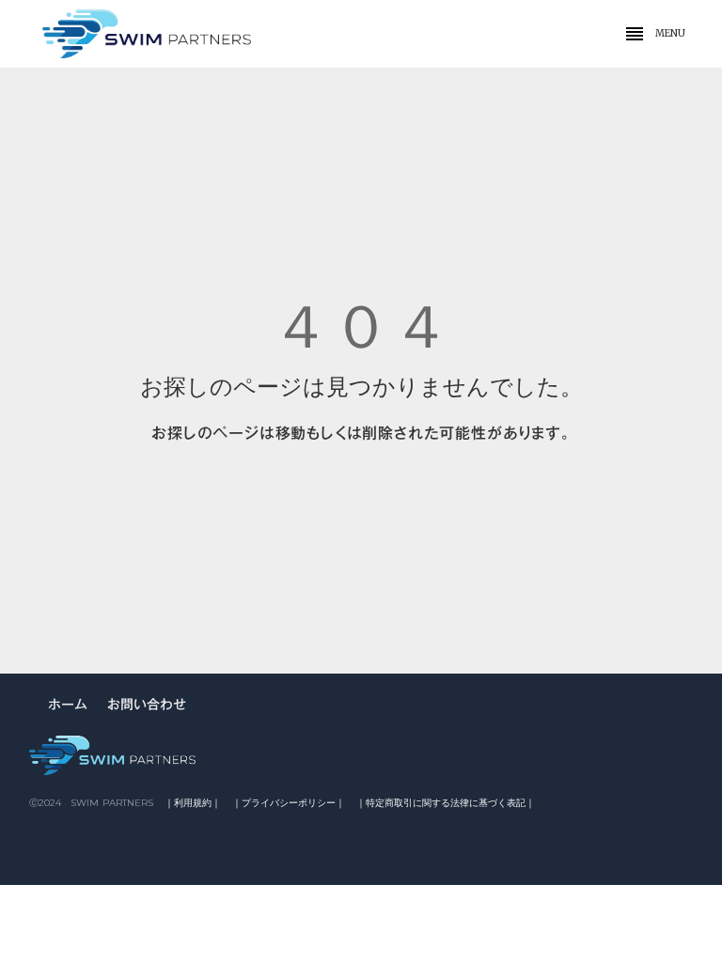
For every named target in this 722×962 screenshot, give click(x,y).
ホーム (67, 705)
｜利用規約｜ (193, 803)
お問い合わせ (146, 705)
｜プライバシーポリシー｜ (288, 803)
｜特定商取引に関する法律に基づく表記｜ (445, 803)
